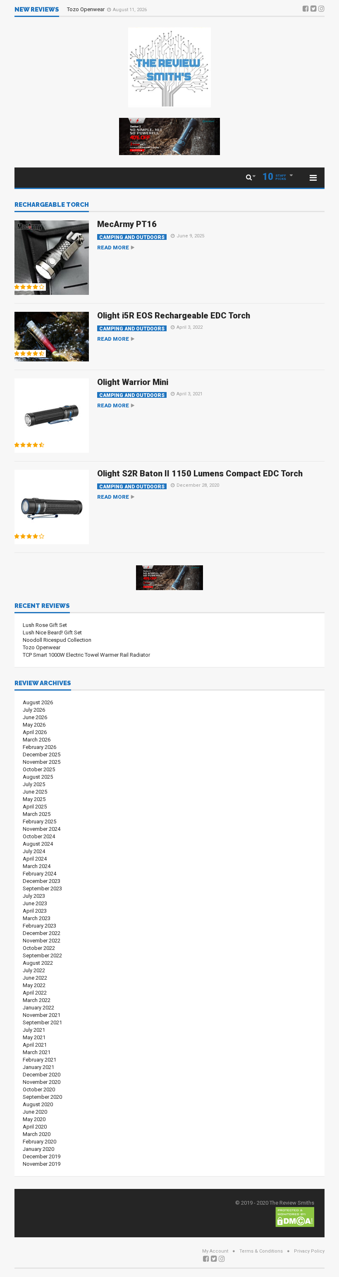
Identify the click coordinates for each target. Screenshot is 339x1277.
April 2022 (35, 993)
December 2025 (41, 754)
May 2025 (34, 799)
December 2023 (41, 881)
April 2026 (35, 732)
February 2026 (39, 747)
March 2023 (36, 918)
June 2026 (35, 717)
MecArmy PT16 (127, 224)
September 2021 (42, 1022)
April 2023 (35, 911)
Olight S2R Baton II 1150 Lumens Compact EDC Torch (200, 473)
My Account (215, 1251)
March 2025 (36, 814)
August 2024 (38, 844)
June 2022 (35, 978)
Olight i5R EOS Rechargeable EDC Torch (173, 315)
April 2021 (35, 1045)
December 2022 (41, 933)
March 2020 (36, 1134)
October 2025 (39, 769)
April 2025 (35, 807)
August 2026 (38, 702)
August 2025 (38, 777)
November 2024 (41, 829)
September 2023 (42, 888)
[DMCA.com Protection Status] (294, 1216)
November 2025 (41, 762)
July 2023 (34, 896)
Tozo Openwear (86, 9)
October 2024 (39, 836)
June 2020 (35, 1112)
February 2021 (39, 1060)
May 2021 (34, 1037)
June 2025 (35, 792)
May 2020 (34, 1119)
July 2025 (34, 784)
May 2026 (34, 725)
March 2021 (36, 1052)
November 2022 (41, 940)
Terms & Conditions (261, 1251)
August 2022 (38, 963)
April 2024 (35, 859)
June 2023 (35, 903)
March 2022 (36, 1000)
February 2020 (39, 1141)
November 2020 (41, 1082)
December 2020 (41, 1074)
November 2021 (41, 1015)
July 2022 (34, 970)
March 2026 (36, 740)
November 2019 (41, 1164)
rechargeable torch (51, 205)
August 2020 (38, 1104)
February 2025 (39, 821)
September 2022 (42, 955)
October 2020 (39, 1089)
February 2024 (39, 873)
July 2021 (34, 1030)
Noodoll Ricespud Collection (57, 640)
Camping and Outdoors (132, 237)
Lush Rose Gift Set (45, 625)
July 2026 (34, 710)
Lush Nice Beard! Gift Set (52, 632)
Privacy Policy (309, 1251)
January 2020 (38, 1149)
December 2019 (41, 1156)
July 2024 (34, 851)
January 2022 (38, 1007)
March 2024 (36, 866)
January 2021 (38, 1067)
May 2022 (34, 985)
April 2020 (35, 1127)
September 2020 (42, 1097)
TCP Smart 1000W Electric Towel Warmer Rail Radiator (86, 655)
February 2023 (39, 926)
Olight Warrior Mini (132, 382)
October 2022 (39, 948)
